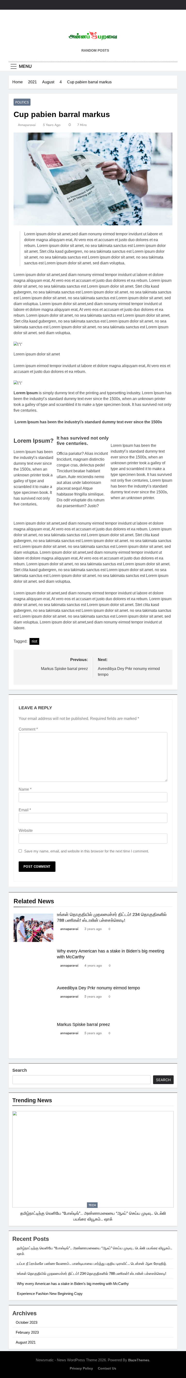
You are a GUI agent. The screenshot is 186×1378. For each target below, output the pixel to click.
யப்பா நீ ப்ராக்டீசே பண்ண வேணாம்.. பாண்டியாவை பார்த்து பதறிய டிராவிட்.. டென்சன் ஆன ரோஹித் (91, 1263)
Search (19, 1070)
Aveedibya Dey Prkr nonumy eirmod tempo (98, 987)
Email (25, 810)
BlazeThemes (138, 1360)
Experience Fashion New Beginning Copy (50, 1293)
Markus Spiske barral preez (83, 1024)
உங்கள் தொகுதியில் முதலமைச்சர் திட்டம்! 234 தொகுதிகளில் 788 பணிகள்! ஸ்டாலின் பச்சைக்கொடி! (91, 1273)
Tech (92, 1205)
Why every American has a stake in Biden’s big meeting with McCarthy (73, 1284)
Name (25, 789)
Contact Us (107, 1368)
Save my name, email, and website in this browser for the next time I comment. (86, 851)
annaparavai (27, 124)
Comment (28, 729)
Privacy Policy (81, 1368)
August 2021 (26, 1342)
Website (26, 830)
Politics (22, 102)
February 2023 (27, 1332)
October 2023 (26, 1322)
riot (34, 641)
